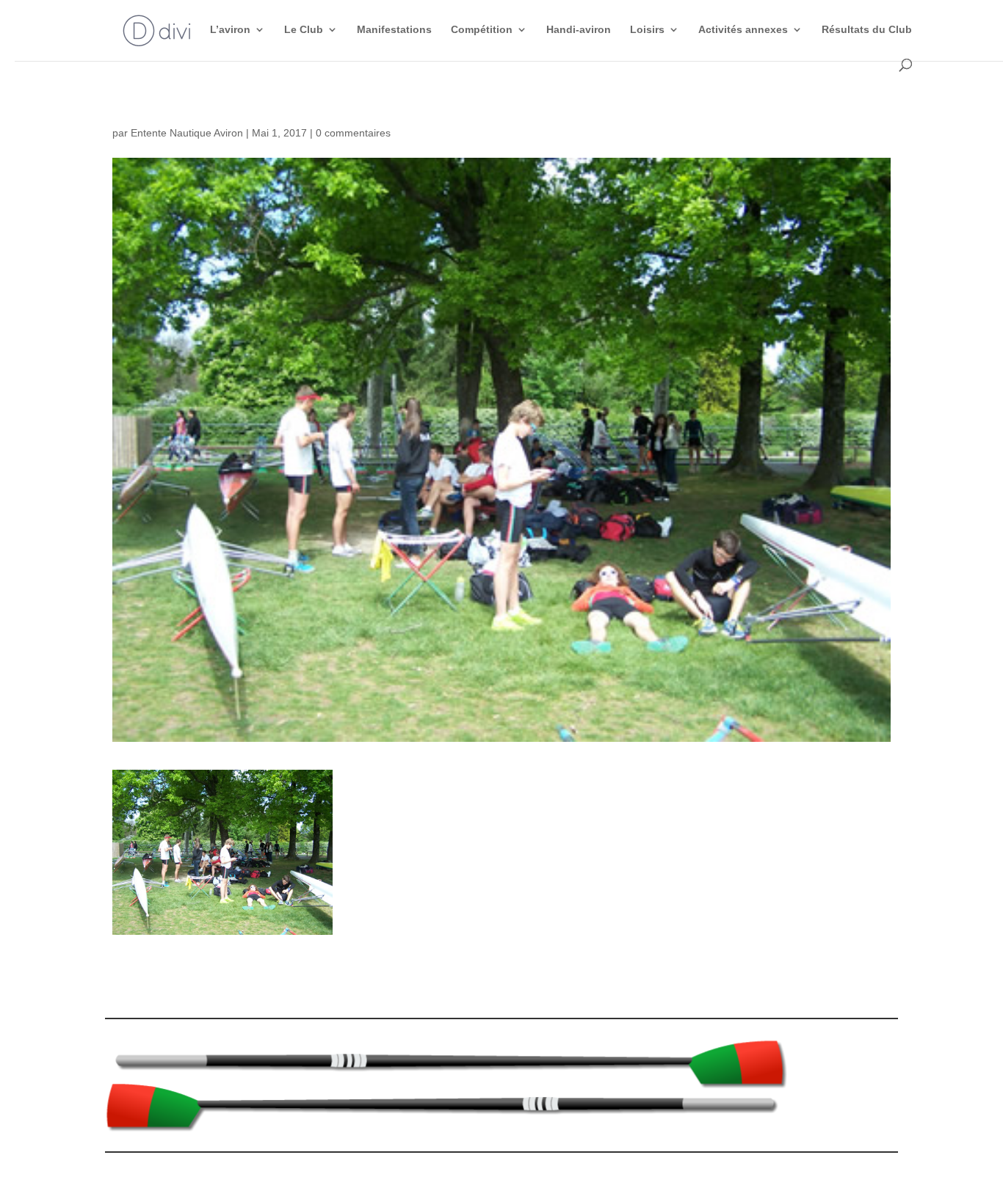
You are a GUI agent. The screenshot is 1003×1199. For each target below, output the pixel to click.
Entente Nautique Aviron (187, 133)
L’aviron (230, 29)
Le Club (303, 29)
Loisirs (647, 29)
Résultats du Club (867, 29)
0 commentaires (353, 133)
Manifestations (394, 29)
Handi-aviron (578, 29)
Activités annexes (743, 29)
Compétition (482, 29)
